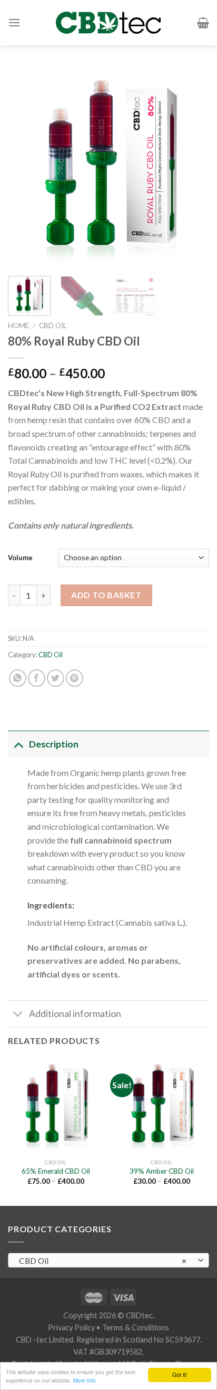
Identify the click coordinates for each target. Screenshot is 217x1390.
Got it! (179, 1374)
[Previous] (25, 167)
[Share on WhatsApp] (17, 678)
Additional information (75, 1013)
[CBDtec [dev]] (108, 22)
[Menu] (14, 22)
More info (84, 1380)
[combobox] (108, 1260)
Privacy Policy (71, 1327)
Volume (20, 557)
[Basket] (203, 22)
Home (18, 325)
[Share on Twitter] (55, 678)
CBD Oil (53, 325)
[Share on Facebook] (36, 678)
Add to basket (106, 595)
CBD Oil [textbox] (103, 1261)
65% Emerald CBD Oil (56, 1171)
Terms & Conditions (135, 1327)
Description (53, 744)
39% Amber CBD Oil (162, 1171)
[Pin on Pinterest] (74, 678)
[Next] (191, 167)
